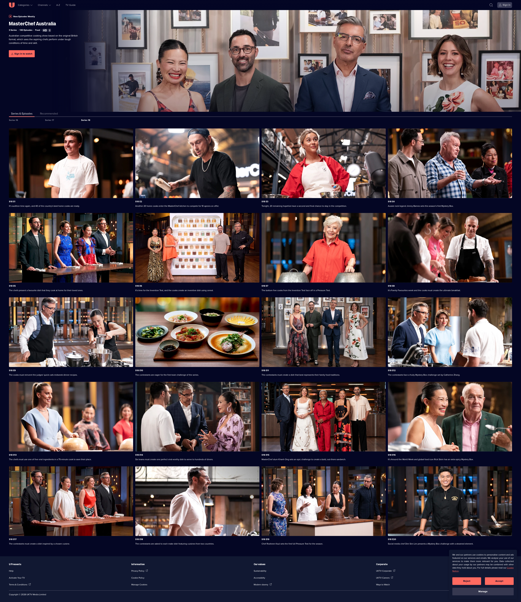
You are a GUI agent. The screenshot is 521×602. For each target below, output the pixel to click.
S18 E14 (139, 454)
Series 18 (85, 120)
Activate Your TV (17, 577)
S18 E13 (13, 454)
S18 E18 (139, 539)
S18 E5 (12, 285)
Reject (466, 581)
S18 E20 (392, 539)
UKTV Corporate (384, 570)
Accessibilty (259, 577)
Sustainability (260, 570)
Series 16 (13, 120)
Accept (499, 581)
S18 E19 (265, 539)
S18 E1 (12, 201)
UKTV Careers (383, 577)
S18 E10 (139, 370)
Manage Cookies (139, 584)
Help (11, 570)
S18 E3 (265, 201)
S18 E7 (265, 285)
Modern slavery (261, 584)
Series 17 (49, 120)
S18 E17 (13, 539)
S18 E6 (138, 285)
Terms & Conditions (18, 584)
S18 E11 (265, 370)
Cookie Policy (137, 577)
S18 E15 (265, 454)
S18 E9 (12, 370)
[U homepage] (12, 5)
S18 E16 (392, 454)
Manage (482, 591)
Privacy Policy (137, 570)
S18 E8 (391, 285)
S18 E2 (138, 201)
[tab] (49, 114)
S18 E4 (391, 201)
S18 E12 (392, 370)
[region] (483, 574)
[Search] (491, 5)
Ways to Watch (383, 584)
